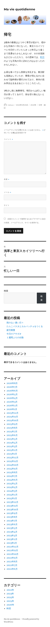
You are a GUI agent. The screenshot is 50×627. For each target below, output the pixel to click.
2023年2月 (12, 539)
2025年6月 (12, 435)
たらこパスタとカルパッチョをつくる (25, 326)
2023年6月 (12, 524)
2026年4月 (12, 398)
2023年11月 (12, 505)
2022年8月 (12, 561)
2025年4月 (12, 442)
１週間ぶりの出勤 (15, 337)
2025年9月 (12, 424)
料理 (9, 608)
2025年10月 (12, 420)
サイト (6, 205)
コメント (8, 139)
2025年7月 (12, 431)
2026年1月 (12, 409)
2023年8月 (12, 517)
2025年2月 (12, 450)
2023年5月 (12, 528)
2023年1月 (12, 543)
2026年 (10, 604)
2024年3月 (12, 491)
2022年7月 (12, 565)
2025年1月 (12, 453)
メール (7, 192)
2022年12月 (12, 546)
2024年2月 (12, 494)
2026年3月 (12, 401)
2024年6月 (12, 479)
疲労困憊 (11, 330)
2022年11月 (12, 550)
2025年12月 (12, 413)
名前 (6, 179)
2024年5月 (12, 483)
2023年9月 (12, 513)
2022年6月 (12, 569)
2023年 (10, 593)
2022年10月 (12, 554)
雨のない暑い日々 (15, 322)
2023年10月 (12, 509)
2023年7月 (12, 520)
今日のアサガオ (14, 333)
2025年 (10, 601)
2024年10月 (12, 465)
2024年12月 (12, 457)
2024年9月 (12, 468)
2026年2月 (12, 405)
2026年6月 (12, 390)
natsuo (11, 105)
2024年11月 (12, 461)
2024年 (10, 597)
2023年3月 (12, 535)
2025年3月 (12, 446)
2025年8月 (12, 427)
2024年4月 (12, 487)
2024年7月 (12, 476)
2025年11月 (12, 416)
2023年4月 (12, 531)
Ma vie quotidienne (19, 9)
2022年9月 (12, 557)
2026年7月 (12, 387)
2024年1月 (12, 498)
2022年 (33, 105)
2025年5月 (12, 439)
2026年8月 (12, 383)
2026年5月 (12, 394)
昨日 (42, 57)
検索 (6, 290)
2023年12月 (12, 502)
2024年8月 (12, 472)
